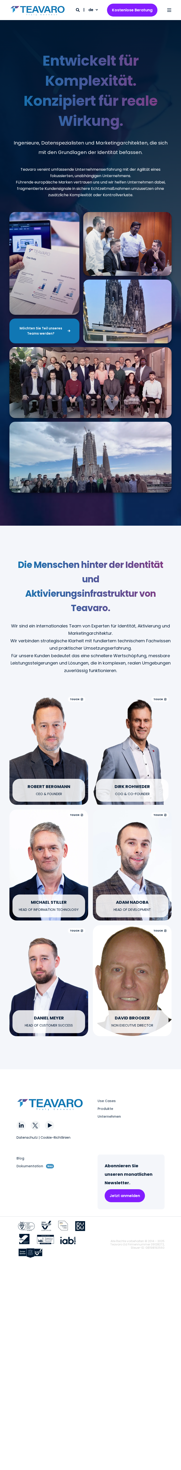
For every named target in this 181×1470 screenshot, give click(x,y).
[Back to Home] (37, 10)
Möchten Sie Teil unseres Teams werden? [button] (41, 331)
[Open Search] (78, 10)
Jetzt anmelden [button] (125, 1195)
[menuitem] (107, 1101)
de (90, 10)
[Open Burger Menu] (169, 10)
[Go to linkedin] (49, 755)
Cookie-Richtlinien (55, 1137)
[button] (171, 1460)
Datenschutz (27, 1137)
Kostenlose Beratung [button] (132, 10)
